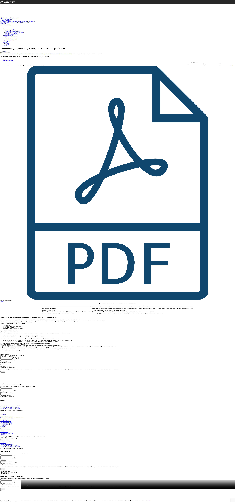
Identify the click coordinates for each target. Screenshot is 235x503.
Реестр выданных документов (11, 34)
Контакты (2, 25)
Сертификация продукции (18, 21)
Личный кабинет (4, 432)
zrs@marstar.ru (3, 443)
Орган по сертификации (5, 20)
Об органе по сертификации (6, 21)
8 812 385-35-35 (9, 433)
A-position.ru (3, 414)
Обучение (2, 426)
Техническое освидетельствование (12, 31)
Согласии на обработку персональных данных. (109, 369)
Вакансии (2, 24)
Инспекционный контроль (29, 21)
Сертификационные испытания (12, 30)
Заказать (231, 65)
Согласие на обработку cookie (6, 406)
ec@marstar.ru (3, 18)
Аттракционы (3, 425)
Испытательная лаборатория (6, 19)
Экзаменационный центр (23, 22)
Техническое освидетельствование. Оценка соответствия (12, 417)
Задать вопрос (3, 51)
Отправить (3, 400)
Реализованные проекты (5, 428)
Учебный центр (15, 22)
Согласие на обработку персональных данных (10, 408)
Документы (7, 24)
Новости (2, 429)
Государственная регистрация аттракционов (14, 32)
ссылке (148, 500)
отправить (3, 371)
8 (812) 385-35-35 (14, 18)
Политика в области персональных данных (9, 407)
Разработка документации (5, 22)
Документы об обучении (8, 60)
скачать (2, 301)
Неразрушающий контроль (11, 33)
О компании (3, 23)
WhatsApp (8, 18)
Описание (5, 59)
